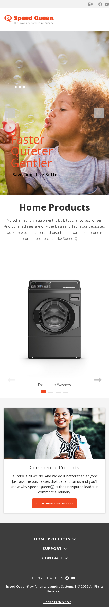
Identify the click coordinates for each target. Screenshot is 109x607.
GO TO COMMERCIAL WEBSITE (54, 503)
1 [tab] (43, 394)
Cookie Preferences (57, 602)
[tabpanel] (54, 319)
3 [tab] (58, 394)
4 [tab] (65, 394)
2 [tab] (50, 394)
